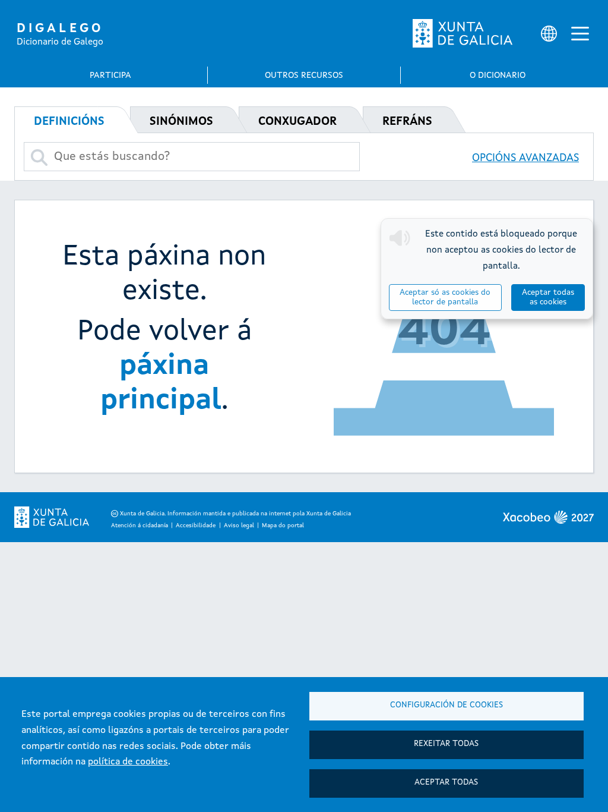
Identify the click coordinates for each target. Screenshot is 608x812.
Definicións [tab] (69, 122)
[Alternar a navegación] (580, 33)
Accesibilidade (196, 525)
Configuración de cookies (446, 705)
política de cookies (128, 762)
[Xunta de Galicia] (462, 33)
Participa (110, 75)
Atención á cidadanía (139, 525)
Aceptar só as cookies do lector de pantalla (445, 297)
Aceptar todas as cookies (548, 297)
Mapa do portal (283, 525)
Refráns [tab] (407, 122)
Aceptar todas (446, 782)
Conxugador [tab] (297, 122)
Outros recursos (304, 75)
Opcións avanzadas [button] (525, 158)
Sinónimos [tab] (181, 122)
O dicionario (497, 75)
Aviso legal (239, 525)
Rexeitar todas (446, 744)
